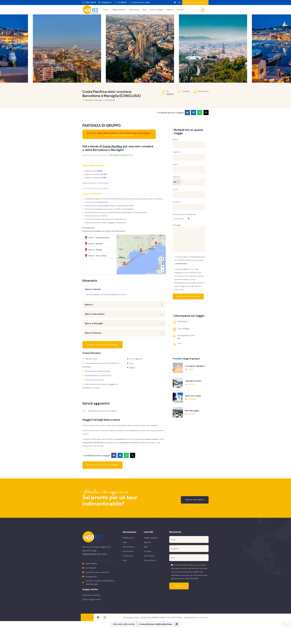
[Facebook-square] (98, 617)
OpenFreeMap (154, 273)
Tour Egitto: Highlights (195, 366)
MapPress (148, 273)
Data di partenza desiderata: (184, 214)
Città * (175, 189)
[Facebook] (175, 2)
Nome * (176, 139)
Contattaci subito (194, 500)
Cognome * (177, 152)
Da (186, 369)
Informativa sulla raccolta (124, 624)
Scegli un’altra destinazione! (119, 134)
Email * (175, 164)
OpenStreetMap (161, 273)
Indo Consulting (201, 617)
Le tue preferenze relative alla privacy (155, 624)
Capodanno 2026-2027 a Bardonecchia (194, 381)
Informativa (182, 263)
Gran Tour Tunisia (193, 396)
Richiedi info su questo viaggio (102, 345)
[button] (287, 47)
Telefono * (177, 179)
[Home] (90, 9)
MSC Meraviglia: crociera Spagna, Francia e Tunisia (192, 411)
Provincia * (177, 202)
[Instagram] (179, 2)
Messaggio (177, 225)
